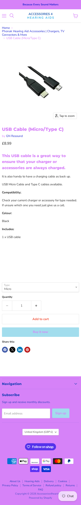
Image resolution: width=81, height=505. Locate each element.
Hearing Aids (32, 481)
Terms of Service (31, 485)
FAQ (40, 489)
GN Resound (14, 136)
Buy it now (40, 332)
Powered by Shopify (40, 498)
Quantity (7, 297)
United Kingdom (39, 432)
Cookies (62, 481)
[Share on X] (12, 350)
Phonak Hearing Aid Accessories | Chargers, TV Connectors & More (33, 33)
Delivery (49, 481)
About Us (15, 481)
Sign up (60, 413)
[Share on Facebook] (5, 350)
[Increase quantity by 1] (36, 306)
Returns (70, 485)
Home (6, 28)
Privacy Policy (10, 485)
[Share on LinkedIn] (20, 350)
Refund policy (53, 485)
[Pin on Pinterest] (27, 350)
